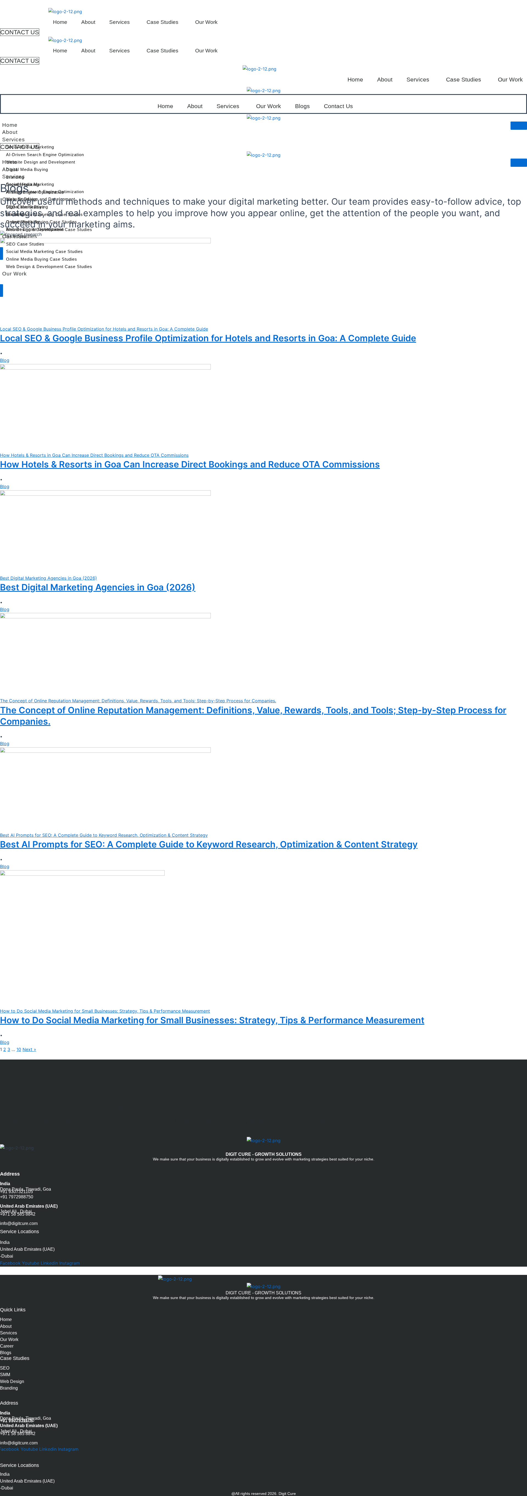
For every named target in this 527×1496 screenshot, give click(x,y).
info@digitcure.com (19, 1223)
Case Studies (162, 22)
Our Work (206, 22)
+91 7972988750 (16, 1196)
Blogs (302, 106)
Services (119, 22)
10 (18, 1049)
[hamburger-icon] (519, 126)
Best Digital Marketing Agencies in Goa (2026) (97, 587)
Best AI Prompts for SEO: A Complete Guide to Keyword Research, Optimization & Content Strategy (208, 844)
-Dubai (6, 1256)
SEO (4, 1368)
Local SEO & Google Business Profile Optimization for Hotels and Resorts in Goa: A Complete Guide (208, 338)
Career (6, 1346)
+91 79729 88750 (17, 1420)
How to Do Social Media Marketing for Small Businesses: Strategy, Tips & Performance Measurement (212, 1020)
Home (60, 22)
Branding (9, 1388)
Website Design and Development (40, 162)
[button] (121, 22)
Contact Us (338, 106)
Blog (4, 360)
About (88, 22)
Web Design (12, 1381)
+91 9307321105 (16, 1191)
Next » (29, 1049)
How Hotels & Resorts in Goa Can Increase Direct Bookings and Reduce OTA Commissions (190, 464)
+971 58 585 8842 (17, 1214)
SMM (5, 1374)
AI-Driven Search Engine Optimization (45, 154)
